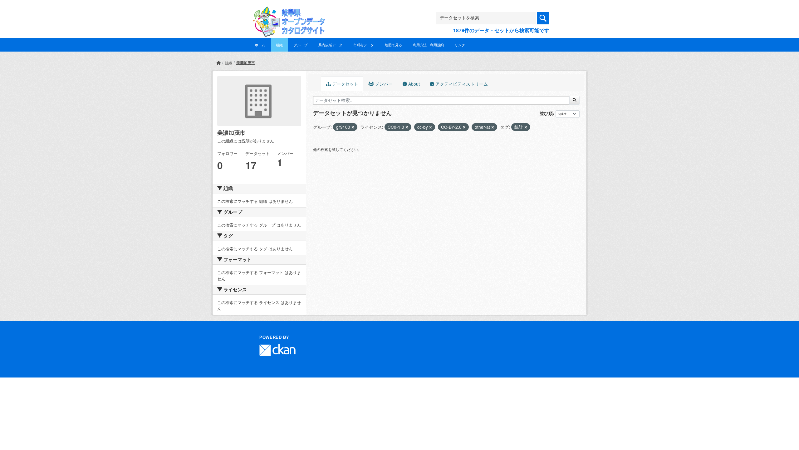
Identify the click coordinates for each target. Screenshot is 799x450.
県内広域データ (330, 44)
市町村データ (363, 44)
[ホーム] (218, 62)
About (413, 84)
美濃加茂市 (245, 62)
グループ (300, 44)
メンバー (383, 84)
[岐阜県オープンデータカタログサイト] (287, 11)
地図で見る (393, 44)
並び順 (546, 113)
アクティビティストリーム (461, 84)
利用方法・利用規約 (428, 44)
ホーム (260, 44)
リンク (460, 44)
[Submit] (574, 100)
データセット (344, 84)
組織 (279, 44)
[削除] (352, 127)
